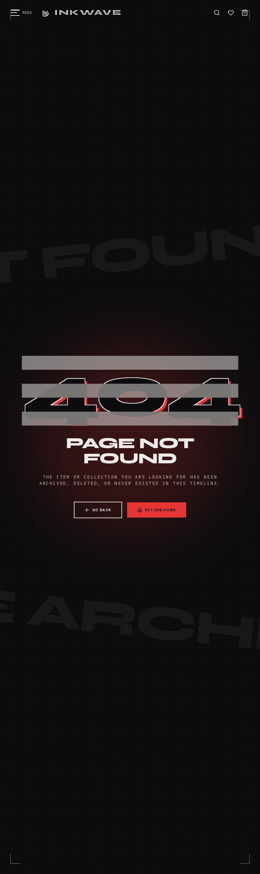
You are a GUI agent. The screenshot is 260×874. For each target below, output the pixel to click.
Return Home (160, 509)
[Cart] (245, 13)
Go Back (101, 509)
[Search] (217, 13)
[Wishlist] (231, 13)
